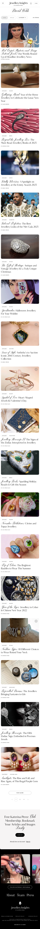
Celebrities (11, 219)
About (10, 895)
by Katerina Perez (5, 146)
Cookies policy (33, 916)
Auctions (11, 348)
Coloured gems (13, 774)
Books (10, 135)
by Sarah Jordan (5, 188)
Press (30, 895)
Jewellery (4, 90)
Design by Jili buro (20, 924)
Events (10, 177)
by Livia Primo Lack (5, 316)
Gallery (11, 90)
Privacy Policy (20, 916)
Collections (12, 435)
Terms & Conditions (7, 916)
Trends (10, 729)
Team (21, 895)
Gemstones (4, 774)
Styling (11, 261)
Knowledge (12, 687)
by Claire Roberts (5, 104)
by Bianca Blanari (5, 59)
